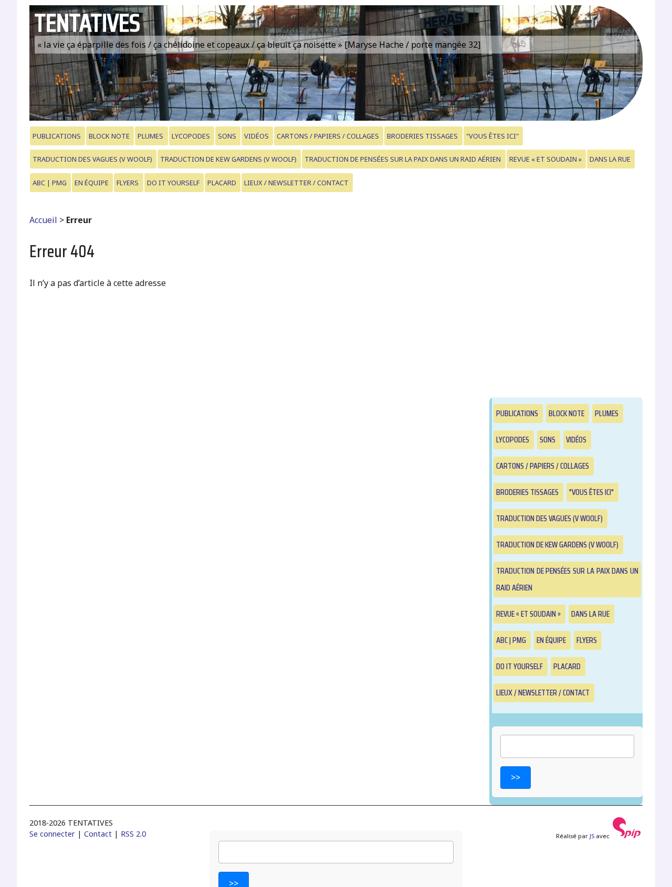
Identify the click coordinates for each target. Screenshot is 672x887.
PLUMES (150, 136)
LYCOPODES (191, 136)
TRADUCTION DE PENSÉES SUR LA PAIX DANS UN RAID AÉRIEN (402, 159)
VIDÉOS (256, 136)
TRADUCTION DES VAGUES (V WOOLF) (92, 159)
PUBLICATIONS (57, 136)
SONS (227, 136)
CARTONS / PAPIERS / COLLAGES (328, 136)
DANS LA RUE (610, 159)
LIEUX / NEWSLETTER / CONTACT (296, 182)
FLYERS (128, 182)
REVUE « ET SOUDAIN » (545, 159)
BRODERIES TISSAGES (422, 136)
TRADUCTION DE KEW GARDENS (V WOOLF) (228, 159)
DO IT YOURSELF (173, 182)
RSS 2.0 (133, 834)
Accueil (43, 220)
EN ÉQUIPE (92, 182)
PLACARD (221, 182)
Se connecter (52, 834)
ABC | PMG (50, 182)
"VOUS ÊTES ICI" (492, 136)
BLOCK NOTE (109, 136)
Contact (98, 834)
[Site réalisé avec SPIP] (627, 836)
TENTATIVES (87, 23)
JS (592, 836)
